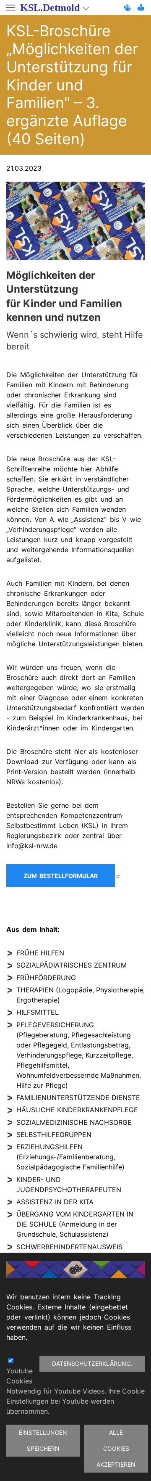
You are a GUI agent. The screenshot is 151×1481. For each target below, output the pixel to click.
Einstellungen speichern (43, 1440)
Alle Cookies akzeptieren (115, 1448)
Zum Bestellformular (60, 875)
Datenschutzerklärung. (92, 1363)
